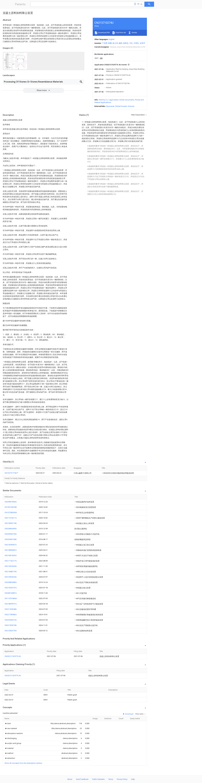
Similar (134, 33)
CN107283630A (11, 512)
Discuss (131, 106)
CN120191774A (11, 473)
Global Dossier (121, 106)
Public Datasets (98, 779)
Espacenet (110, 106)
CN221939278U (11, 625)
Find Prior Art (120, 33)
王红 (131, 43)
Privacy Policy (122, 779)
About (69, 779)
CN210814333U (11, 555)
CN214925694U (11, 566)
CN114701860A (11, 598)
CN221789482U (11, 614)
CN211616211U (11, 518)
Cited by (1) (103, 100)
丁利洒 (104, 43)
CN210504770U (11, 631)
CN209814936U (11, 502)
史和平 (142, 43)
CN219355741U (11, 588)
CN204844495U (11, 529)
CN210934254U (11, 577)
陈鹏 (110, 43)
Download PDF (104, 33)
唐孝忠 (125, 43)
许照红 (136, 43)
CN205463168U (11, 539)
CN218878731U (11, 604)
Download (129, 714)
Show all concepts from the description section (23, 763)
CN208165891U (11, 593)
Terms (110, 779)
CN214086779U (11, 572)
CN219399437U (11, 545)
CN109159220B (11, 507)
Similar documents (126, 100)
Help (133, 779)
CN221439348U (11, 609)
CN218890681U (11, 550)
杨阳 (120, 43)
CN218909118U (11, 523)
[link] (8, 723)
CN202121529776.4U (13, 656)
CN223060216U (11, 620)
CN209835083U (11, 582)
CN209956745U (11, 534)
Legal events (113, 100)
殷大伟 (115, 43)
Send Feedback (82, 779)
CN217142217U (11, 561)
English (111, 39)
